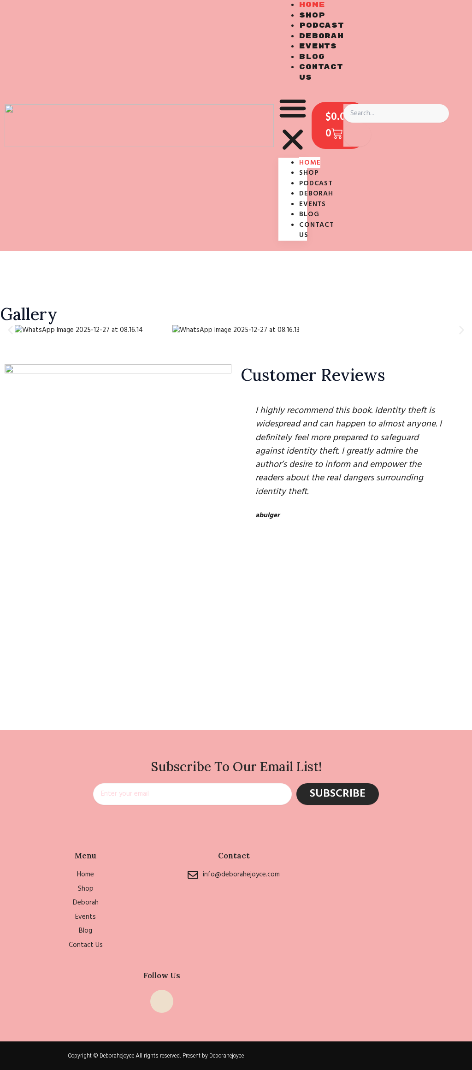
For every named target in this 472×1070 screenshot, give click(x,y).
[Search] (357, 135)
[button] (292, 126)
